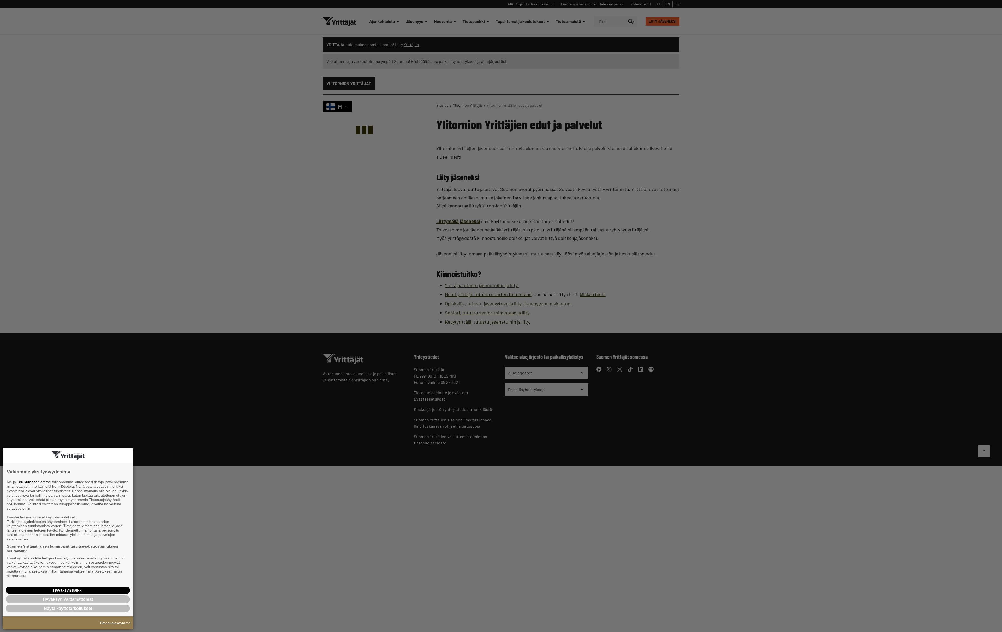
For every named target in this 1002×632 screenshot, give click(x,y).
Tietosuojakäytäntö (114, 623)
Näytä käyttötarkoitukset (68, 608)
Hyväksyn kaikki (67, 590)
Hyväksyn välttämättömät (68, 599)
